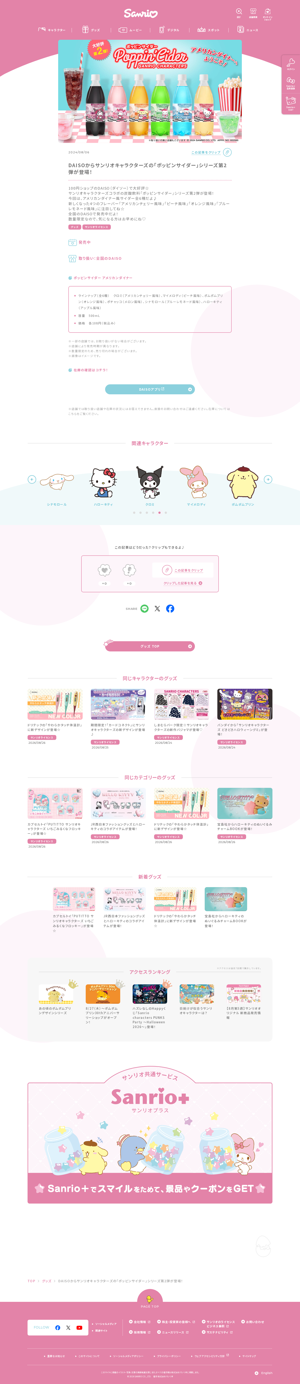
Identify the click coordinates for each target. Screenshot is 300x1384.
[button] (32, 479)
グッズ (75, 227)
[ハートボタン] (104, 571)
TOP (32, 1280)
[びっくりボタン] (129, 571)
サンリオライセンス (96, 227)
